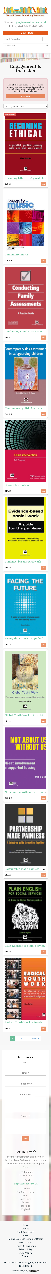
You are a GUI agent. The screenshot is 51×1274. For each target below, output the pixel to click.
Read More (25, 96)
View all (35, 1038)
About (25, 1228)
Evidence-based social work (23, 561)
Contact (26, 1256)
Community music (16, 254)
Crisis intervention (17, 485)
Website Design (19, 1271)
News (25, 1235)
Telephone (25, 1083)
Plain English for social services (25, 945)
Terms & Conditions (25, 1245)
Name (25, 1062)
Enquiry (25, 1116)
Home (25, 1225)
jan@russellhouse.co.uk (31, 22)
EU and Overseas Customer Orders (25, 1238)
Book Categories (25, 1232)
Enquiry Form (25, 1252)
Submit (25, 1138)
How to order (25, 1242)
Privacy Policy (25, 1249)
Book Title (25, 1094)
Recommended (10, 115)
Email (25, 1072)
